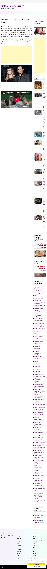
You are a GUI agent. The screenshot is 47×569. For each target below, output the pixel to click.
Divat (33, 543)
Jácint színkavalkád (39, 435)
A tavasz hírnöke (38, 419)
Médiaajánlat (15, 567)
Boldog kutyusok (38, 317)
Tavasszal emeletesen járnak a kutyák (44, 97)
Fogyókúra (34, 553)
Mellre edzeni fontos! (39, 323)
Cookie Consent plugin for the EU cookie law (37, 566)
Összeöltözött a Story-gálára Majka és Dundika (39, 468)
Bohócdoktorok (35, 542)
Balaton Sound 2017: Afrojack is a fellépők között (39, 452)
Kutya (44, 132)
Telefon (18, 557)
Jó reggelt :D (37, 348)
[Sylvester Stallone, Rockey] (38, 216)
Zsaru (33, 545)
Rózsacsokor (37, 422)
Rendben (37, 564)
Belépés (14, 1)
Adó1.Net (19, 538)
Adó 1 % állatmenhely (37, 540)
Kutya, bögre (37, 389)
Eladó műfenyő (44, 171)
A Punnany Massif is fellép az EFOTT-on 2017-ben (39, 496)
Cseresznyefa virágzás (39, 437)
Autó (33, 551)
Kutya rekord (37, 346)
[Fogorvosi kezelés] (38, 141)
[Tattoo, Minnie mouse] (38, 154)
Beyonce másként (38, 335)
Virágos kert (37, 401)
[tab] (36, 78)
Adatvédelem (9, 567)
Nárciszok (36, 381)
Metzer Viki (37, 522)
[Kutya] (38, 132)
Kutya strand (37, 358)
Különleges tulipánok (39, 386)
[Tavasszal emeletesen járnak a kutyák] (38, 93)
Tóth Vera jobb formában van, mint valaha (39, 480)
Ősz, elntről (37, 321)
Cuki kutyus (37, 359)
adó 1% (34, 536)
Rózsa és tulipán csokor (39, 383)
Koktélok (19, 542)
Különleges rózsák (38, 412)
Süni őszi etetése (38, 320)
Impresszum (3, 567)
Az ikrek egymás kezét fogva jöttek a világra (44, 117)
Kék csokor (37, 368)
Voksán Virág (37, 515)
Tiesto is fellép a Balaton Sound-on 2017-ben (38, 457)
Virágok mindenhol (38, 384)
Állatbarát (19, 551)
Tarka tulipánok (38, 369)
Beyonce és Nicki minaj (39, 326)
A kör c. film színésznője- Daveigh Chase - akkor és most (39, 485)
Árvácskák (36, 373)
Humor (18, 553)
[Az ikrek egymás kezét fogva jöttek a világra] (38, 111)
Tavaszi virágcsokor (38, 411)
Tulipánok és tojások (39, 374)
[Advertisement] (16, 54)
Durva (33, 547)
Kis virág (36, 361)
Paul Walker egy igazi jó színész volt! (44, 186)
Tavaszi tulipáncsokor (39, 432)
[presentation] (36, 78)
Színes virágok (37, 371)
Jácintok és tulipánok (39, 414)
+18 (18, 540)
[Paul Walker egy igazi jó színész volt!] (38, 181)
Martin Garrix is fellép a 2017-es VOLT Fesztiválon (39, 392)
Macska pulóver (38, 318)
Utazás (18, 555)
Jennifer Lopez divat (39, 340)
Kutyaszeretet (44, 83)
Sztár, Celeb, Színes (12, 6)
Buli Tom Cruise (38, 325)
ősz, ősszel (36, 350)
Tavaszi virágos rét (38, 424)
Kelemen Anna (37, 520)
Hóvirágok (36, 417)
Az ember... (36, 351)
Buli (18, 543)
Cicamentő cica (37, 356)
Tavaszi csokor (37, 426)
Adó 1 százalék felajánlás (39, 23)
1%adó (33, 538)
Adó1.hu (19, 560)
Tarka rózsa (37, 388)
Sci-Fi (18, 547)
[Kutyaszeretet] (38, 82)
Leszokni (34, 555)
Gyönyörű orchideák (39, 416)
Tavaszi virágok (37, 366)
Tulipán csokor (37, 402)
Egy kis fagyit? (37, 315)
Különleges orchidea (39, 399)
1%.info (18, 536)
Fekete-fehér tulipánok (39, 421)
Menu (24, 13)
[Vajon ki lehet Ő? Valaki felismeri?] (38, 199)
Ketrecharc (19, 545)
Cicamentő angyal (38, 341)
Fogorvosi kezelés (44, 143)
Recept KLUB (20, 549)
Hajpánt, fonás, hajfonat (40, 434)
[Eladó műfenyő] (38, 170)
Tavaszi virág (37, 379)
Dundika (36, 514)
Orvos (33, 549)
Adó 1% (18, 559)
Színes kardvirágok (38, 430)
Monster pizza (37, 445)
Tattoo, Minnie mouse (39, 298)
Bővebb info (36, 562)
